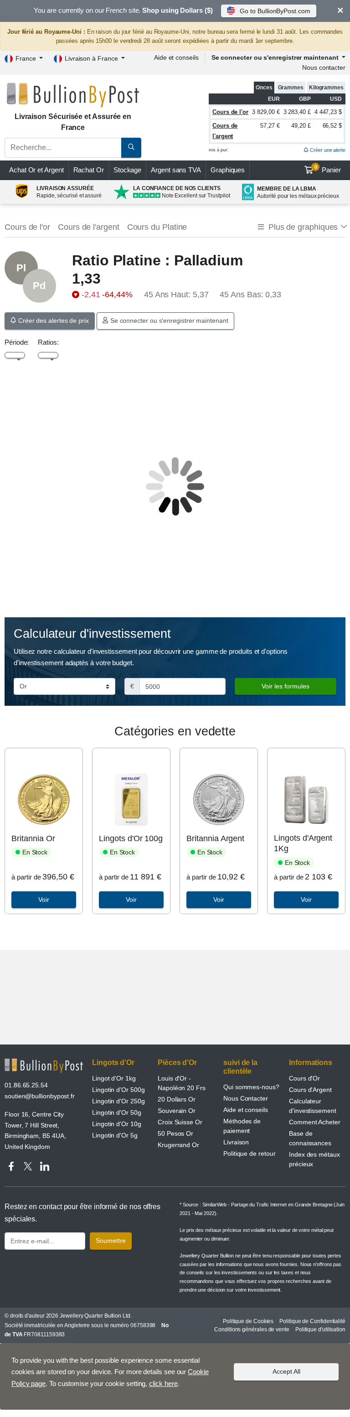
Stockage (127, 170)
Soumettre (111, 1240)
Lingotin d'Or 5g (115, 1135)
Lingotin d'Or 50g (116, 1112)
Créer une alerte (327, 150)
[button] (301, 227)
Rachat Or (88, 170)
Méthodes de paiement (242, 1125)
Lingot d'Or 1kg (114, 1078)
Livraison (236, 1142)
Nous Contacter (245, 1098)
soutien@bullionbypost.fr (40, 1096)
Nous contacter (323, 67)
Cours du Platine (157, 227)
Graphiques (228, 170)
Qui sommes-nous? (251, 1087)
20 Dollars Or (177, 1099)
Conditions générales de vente (251, 1329)
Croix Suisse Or (180, 1122)
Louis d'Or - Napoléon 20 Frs (182, 1083)
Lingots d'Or (113, 1062)
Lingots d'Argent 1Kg (303, 843)
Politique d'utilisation (320, 1329)
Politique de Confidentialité (312, 1321)
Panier (327, 169)
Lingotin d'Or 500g (118, 1089)
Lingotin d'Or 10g (116, 1123)
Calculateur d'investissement (312, 1105)
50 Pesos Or (175, 1133)
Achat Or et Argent (36, 170)
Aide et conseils (176, 57)
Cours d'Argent (310, 1089)
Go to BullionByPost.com (275, 11)
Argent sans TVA (176, 170)
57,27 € (269, 125)
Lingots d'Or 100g (131, 838)
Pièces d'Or (177, 1062)
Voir (43, 899)
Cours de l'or (230, 112)
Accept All (286, 1371)
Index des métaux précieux (314, 1159)
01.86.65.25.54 (26, 1085)
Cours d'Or (304, 1078)
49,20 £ (300, 125)
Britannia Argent (215, 838)
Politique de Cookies (248, 1321)
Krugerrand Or (178, 1144)
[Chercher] (131, 148)
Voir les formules (285, 686)
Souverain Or (177, 1110)
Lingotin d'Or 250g (118, 1101)
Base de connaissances (310, 1138)
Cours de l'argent (88, 227)
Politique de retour (249, 1153)
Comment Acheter (314, 1122)
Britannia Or (33, 838)
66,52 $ (332, 125)
